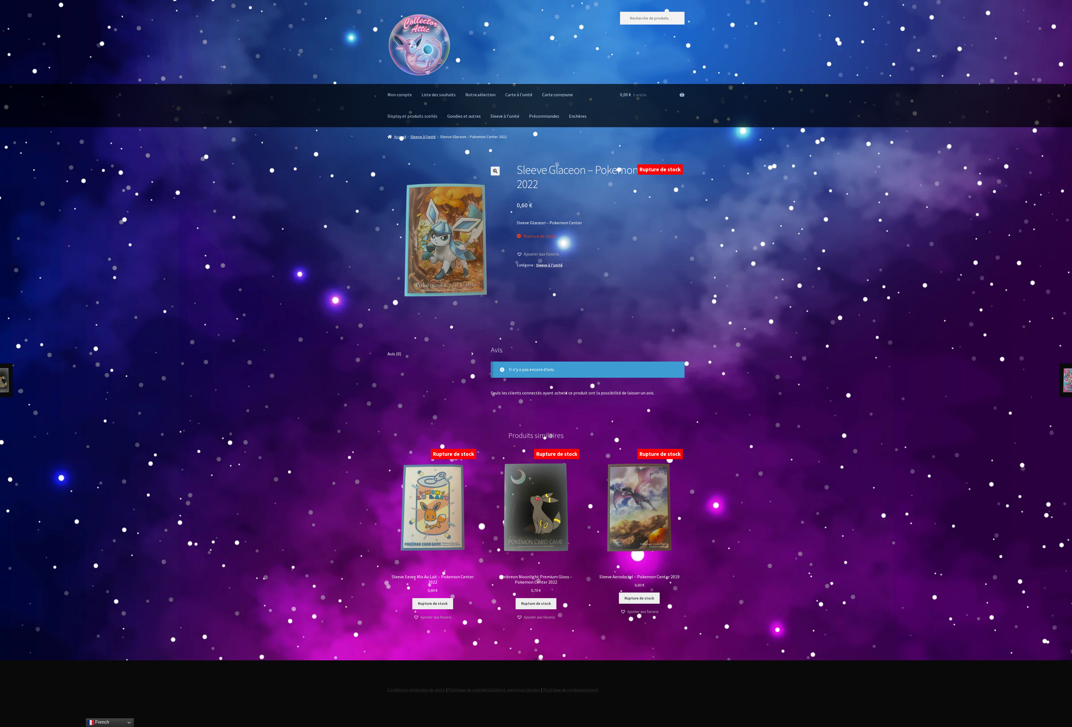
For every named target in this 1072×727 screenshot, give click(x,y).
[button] (495, 171)
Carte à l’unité (518, 94)
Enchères (578, 116)
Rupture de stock (433, 603)
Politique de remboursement (571, 689)
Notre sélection (480, 94)
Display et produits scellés (412, 116)
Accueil (400, 136)
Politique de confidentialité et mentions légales (494, 689)
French (101, 722)
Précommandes (544, 116)
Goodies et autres (464, 116)
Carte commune (557, 94)
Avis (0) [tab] (394, 354)
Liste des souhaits (439, 94)
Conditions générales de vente (416, 689)
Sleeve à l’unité (504, 116)
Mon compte (399, 94)
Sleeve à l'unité (423, 136)
